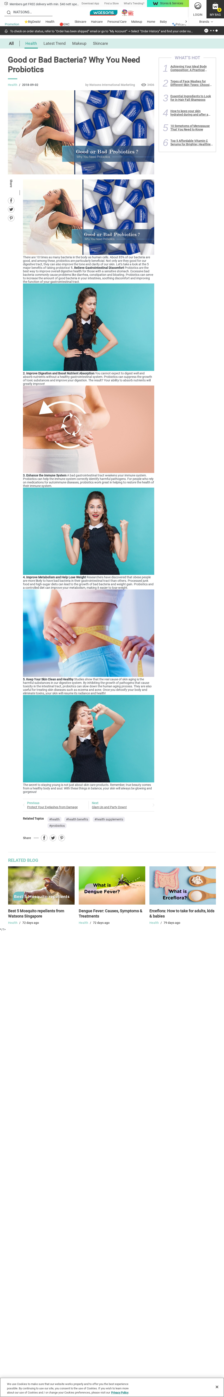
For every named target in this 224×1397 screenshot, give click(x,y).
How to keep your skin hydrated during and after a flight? (189, 112)
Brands (204, 21)
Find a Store (111, 3)
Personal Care (116, 21)
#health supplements (108, 819)
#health (54, 819)
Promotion (12, 24)
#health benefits (77, 819)
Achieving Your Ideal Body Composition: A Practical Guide (188, 68)
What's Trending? (134, 3)
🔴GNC (65, 24)
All (11, 43)
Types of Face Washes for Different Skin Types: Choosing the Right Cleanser (191, 83)
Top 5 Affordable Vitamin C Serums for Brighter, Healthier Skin (191, 142)
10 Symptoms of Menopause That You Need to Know (190, 127)
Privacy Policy (119, 1392)
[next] (186, 21)
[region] (112, 1387)
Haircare (97, 21)
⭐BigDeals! (32, 21)
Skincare (80, 21)
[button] (215, 9)
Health (50, 21)
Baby (163, 21)
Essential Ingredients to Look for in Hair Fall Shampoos (190, 97)
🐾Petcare (179, 24)
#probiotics (57, 825)
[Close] (217, 1387)
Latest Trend (55, 43)
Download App (90, 3)
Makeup (136, 21)
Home (151, 21)
